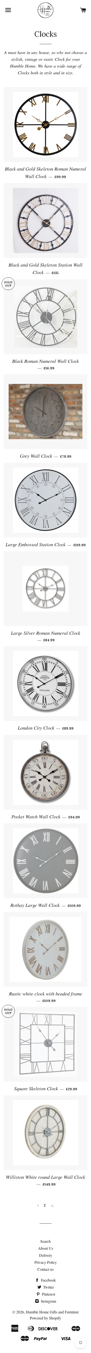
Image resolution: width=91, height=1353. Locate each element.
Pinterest (48, 1294)
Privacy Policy (45, 1262)
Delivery (45, 1255)
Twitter (48, 1287)
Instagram (48, 1301)
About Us (45, 1248)
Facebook (48, 1280)
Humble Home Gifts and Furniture (52, 1311)
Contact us (45, 1269)
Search (45, 1241)
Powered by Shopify (45, 1317)
